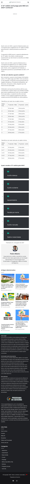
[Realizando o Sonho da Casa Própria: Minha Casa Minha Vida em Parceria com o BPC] (22, 296)
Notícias (4, 464)
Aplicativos (4, 450)
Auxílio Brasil (5, 452)
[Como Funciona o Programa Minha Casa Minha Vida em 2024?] (22, 278)
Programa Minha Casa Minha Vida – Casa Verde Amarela (7, 304)
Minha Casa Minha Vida (7, 461)
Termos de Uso (4, 442)
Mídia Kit (3, 435)
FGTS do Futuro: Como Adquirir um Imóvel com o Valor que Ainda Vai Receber (7, 286)
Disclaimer (3, 438)
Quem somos (4, 431)
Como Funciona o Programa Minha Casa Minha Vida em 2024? (22, 285)
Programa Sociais (6, 466)
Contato (3, 433)
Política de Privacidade (6, 440)
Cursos (3, 457)
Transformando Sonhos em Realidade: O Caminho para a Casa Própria (7, 326)
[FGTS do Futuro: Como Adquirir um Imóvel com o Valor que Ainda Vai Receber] (7, 278)
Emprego (4, 459)
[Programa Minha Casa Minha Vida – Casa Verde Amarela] (7, 296)
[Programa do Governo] (15, 2)
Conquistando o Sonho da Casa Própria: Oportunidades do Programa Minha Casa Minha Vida (22, 324)
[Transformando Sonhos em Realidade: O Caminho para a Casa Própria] (7, 316)
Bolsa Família (5, 455)
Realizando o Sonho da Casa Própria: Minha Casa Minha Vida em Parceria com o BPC (22, 303)
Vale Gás (4, 468)
